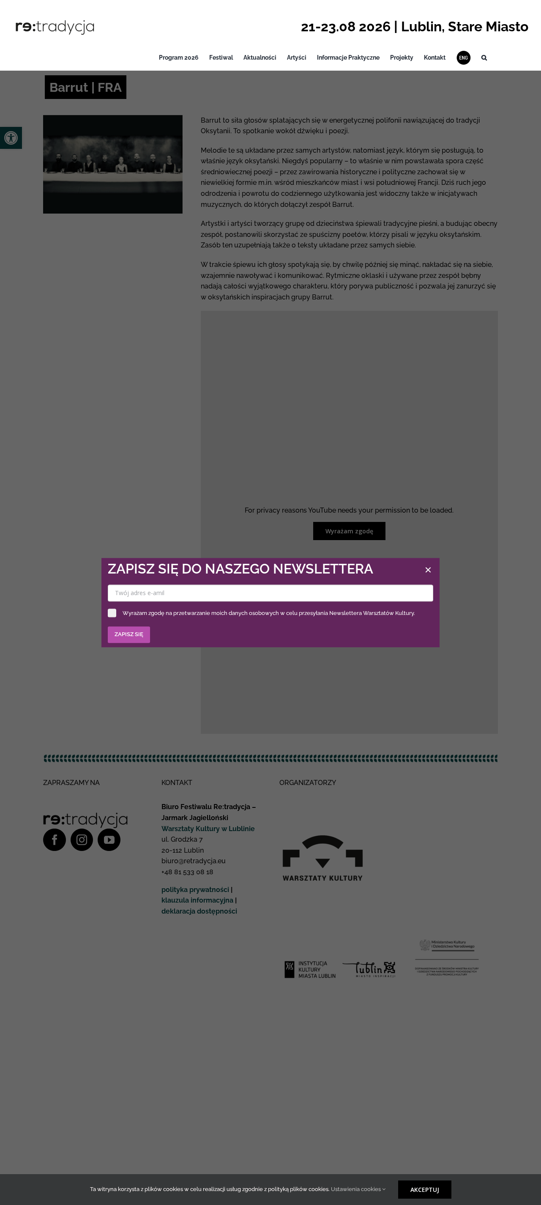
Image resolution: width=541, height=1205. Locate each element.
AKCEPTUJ (424, 1190)
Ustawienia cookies (356, 1189)
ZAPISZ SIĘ (129, 634)
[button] (484, 57)
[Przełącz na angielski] (463, 57)
